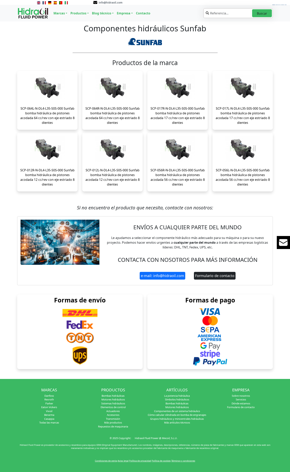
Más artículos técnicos (177, 422)
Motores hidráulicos (113, 399)
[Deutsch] (49, 2)
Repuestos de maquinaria (113, 426)
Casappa (49, 419)
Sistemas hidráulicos (113, 403)
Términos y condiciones (183, 460)
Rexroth (49, 399)
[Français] (44, 2)
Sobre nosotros (241, 395)
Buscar (262, 13)
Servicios (241, 399)
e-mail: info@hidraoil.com (162, 275)
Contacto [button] (143, 13)
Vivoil (49, 411)
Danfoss (49, 395)
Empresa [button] (123, 13)
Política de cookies (161, 460)
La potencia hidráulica (177, 395)
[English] (38, 2)
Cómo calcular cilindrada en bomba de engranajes (177, 415)
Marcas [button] (59, 13)
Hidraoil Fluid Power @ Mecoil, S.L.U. (156, 438)
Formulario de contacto (214, 275)
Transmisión (113, 419)
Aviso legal (123, 460)
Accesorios (113, 415)
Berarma (49, 415)
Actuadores (113, 411)
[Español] (55, 2)
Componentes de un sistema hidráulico (177, 411)
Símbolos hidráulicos (177, 399)
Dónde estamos (241, 403)
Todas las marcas (49, 422)
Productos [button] (78, 13)
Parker (49, 403)
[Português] (60, 2)
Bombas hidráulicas (113, 395)
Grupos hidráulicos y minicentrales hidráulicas (177, 419)
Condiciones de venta (106, 460)
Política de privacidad (140, 460)
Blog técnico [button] (101, 13)
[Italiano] (66, 2)
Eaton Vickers (49, 407)
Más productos (113, 422)
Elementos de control (113, 407)
